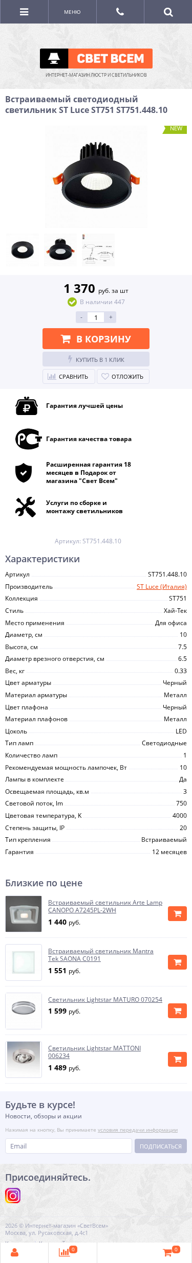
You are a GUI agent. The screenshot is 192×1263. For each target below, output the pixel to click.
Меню (72, 11)
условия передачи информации (138, 1129)
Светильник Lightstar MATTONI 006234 (94, 1052)
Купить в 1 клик (100, 359)
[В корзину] (177, 913)
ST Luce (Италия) (162, 586)
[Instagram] (12, 1195)
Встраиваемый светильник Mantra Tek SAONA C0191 (101, 955)
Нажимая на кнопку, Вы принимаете (91, 1129)
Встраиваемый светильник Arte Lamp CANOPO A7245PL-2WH (105, 906)
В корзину (103, 339)
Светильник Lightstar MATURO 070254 (105, 1000)
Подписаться (161, 1146)
